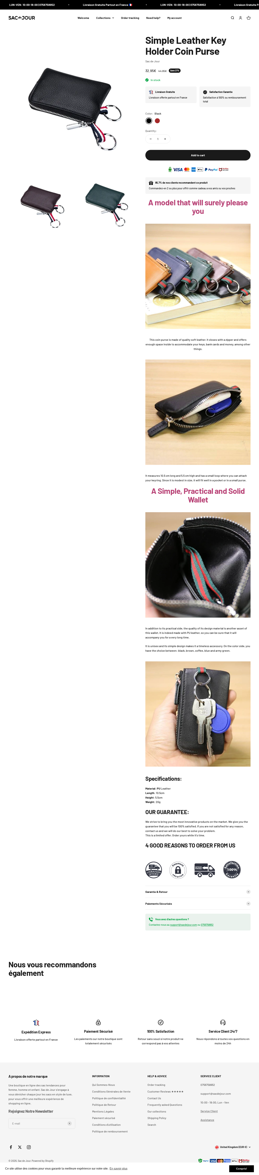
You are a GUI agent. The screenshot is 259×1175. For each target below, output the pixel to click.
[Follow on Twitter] (19, 1147)
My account (174, 17)
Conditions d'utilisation (106, 1124)
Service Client (209, 1111)
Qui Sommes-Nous (103, 1084)
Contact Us (154, 1098)
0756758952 (207, 924)
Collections (103, 17)
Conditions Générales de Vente (111, 1091)
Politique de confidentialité (109, 1098)
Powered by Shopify (43, 1160)
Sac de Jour (152, 61)
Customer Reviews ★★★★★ (165, 1091)
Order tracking (130, 17)
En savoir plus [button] (118, 1168)
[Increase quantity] (165, 139)
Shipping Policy (156, 1118)
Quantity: (151, 130)
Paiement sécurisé (103, 1118)
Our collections (156, 1111)
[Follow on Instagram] (28, 1147)
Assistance (207, 1120)
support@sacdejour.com (183, 924)
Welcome (83, 17)
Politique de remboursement (110, 1131)
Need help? (153, 17)
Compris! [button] (241, 1168)
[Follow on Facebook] (10, 1147)
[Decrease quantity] (151, 139)
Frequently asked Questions (164, 1104)
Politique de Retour (104, 1104)
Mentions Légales (103, 1111)
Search (151, 1124)
